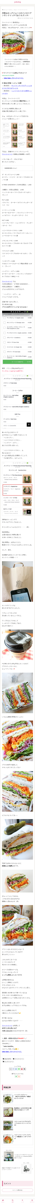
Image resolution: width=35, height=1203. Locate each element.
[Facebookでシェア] (13, 1069)
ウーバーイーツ (7, 154)
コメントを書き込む (17, 1190)
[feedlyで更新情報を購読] (16, 1076)
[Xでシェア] (10, 1069)
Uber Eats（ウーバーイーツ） (14, 78)
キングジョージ (9, 1061)
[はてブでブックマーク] (16, 1069)
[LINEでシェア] (19, 1069)
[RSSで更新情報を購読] (19, 1076)
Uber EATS (7, 1059)
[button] (24, 1069)
